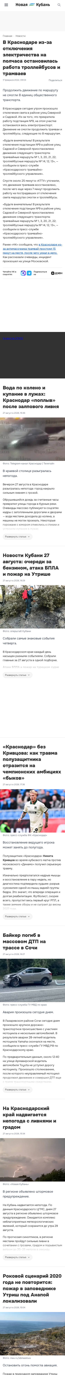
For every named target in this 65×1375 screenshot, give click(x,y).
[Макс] (23, 273)
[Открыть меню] (6, 4)
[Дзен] (56, 273)
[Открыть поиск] (59, 5)
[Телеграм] (29, 273)
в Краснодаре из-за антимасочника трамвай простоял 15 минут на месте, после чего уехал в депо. (32, 249)
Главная (7, 35)
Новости (20, 35)
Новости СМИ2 (13, 338)
